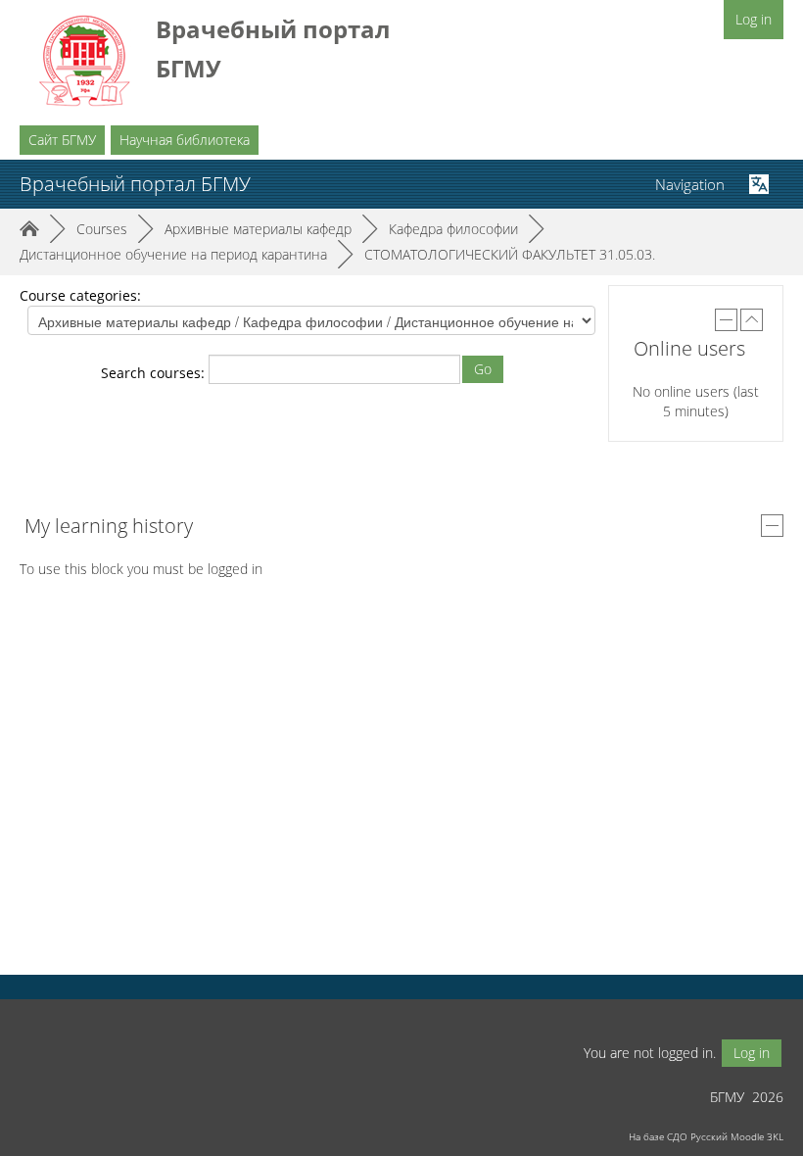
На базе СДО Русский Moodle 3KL (706, 1136)
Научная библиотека (184, 139)
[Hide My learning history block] (772, 525)
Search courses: (155, 372)
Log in (753, 19)
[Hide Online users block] (726, 320)
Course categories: (80, 295)
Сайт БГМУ (62, 139)
